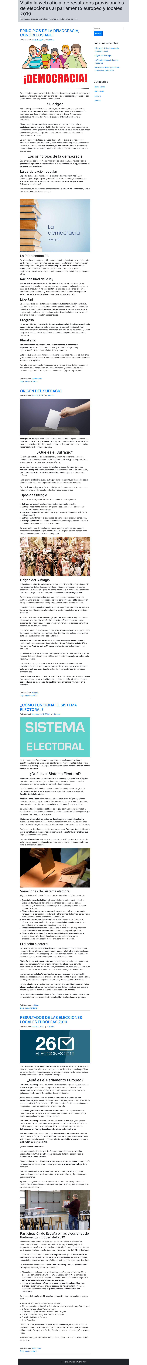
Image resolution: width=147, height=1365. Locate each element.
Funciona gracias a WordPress (74, 1362)
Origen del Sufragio (41, 391)
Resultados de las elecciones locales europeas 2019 (51, 1019)
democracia (37, 378)
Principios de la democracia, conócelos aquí (49, 32)
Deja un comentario (28, 381)
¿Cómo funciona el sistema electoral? (48, 707)
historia (35, 693)
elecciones (36, 1348)
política (35, 1005)
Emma (51, 40)
